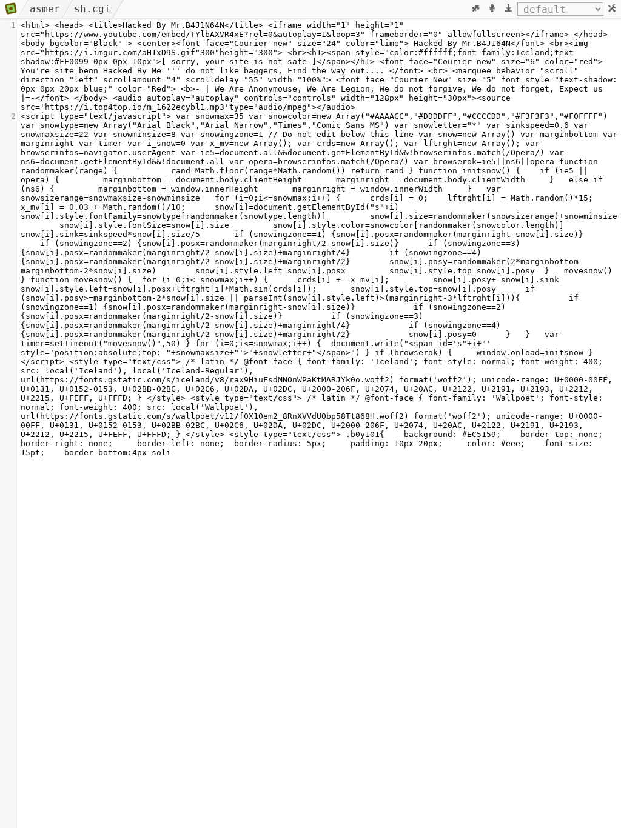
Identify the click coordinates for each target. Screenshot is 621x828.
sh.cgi (92, 9)
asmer (45, 9)
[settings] (612, 9)
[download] (508, 9)
